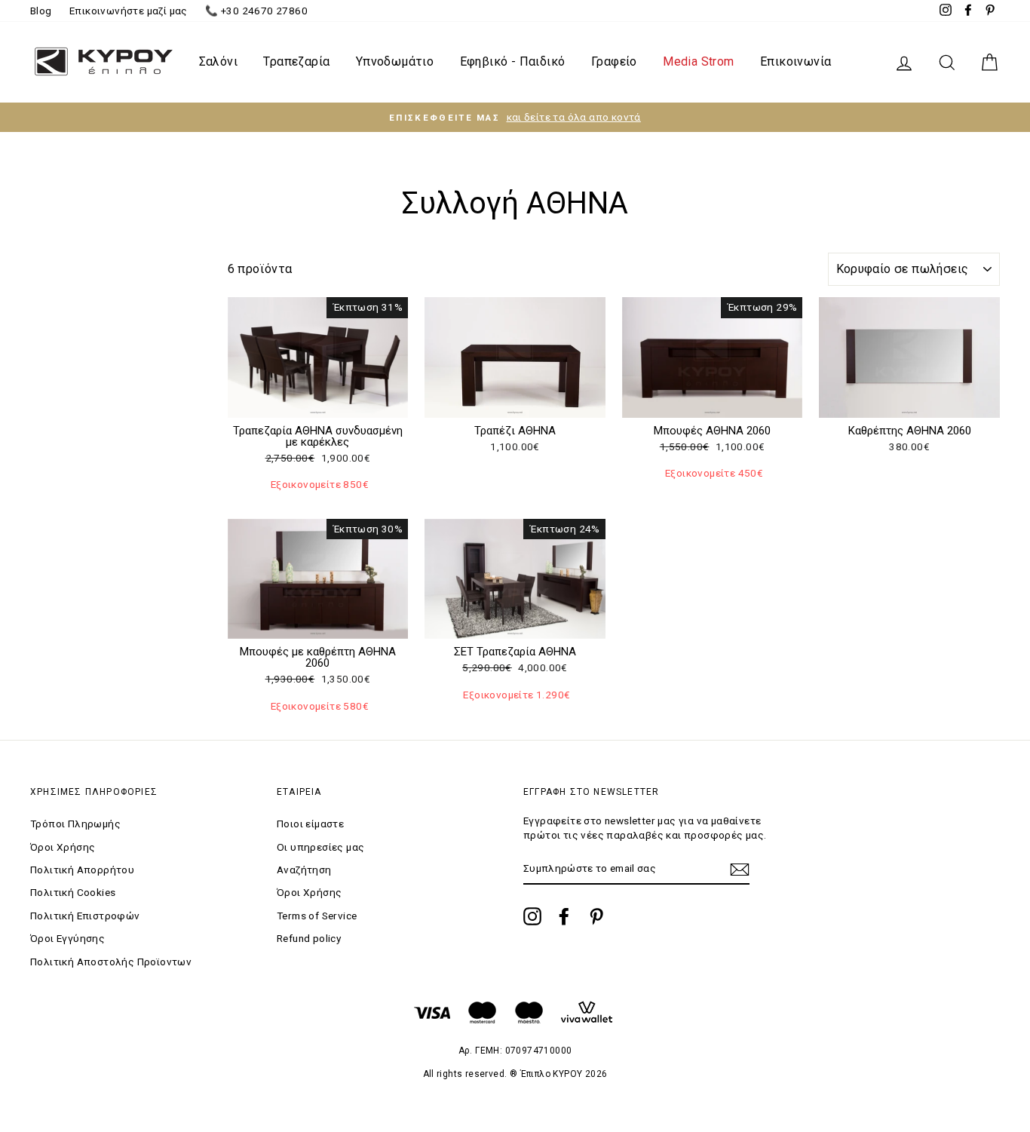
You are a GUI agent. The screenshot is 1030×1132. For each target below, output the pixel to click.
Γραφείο (614, 61)
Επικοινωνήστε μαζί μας (128, 11)
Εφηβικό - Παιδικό (513, 61)
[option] (515, 117)
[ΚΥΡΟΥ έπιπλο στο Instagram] (532, 916)
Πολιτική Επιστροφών (85, 916)
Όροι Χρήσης (62, 847)
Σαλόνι (218, 61)
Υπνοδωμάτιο (395, 61)
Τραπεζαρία (296, 61)
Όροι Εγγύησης (67, 938)
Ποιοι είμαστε (310, 824)
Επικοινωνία (795, 61)
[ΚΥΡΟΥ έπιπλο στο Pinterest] (596, 916)
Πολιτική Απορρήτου (82, 870)
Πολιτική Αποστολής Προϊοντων (111, 962)
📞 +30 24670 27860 (256, 11)
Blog (41, 11)
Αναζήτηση (304, 870)
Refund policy (309, 938)
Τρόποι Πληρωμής (75, 824)
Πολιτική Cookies (72, 892)
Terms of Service (317, 916)
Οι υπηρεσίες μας (320, 847)
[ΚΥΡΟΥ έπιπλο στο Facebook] (564, 916)
